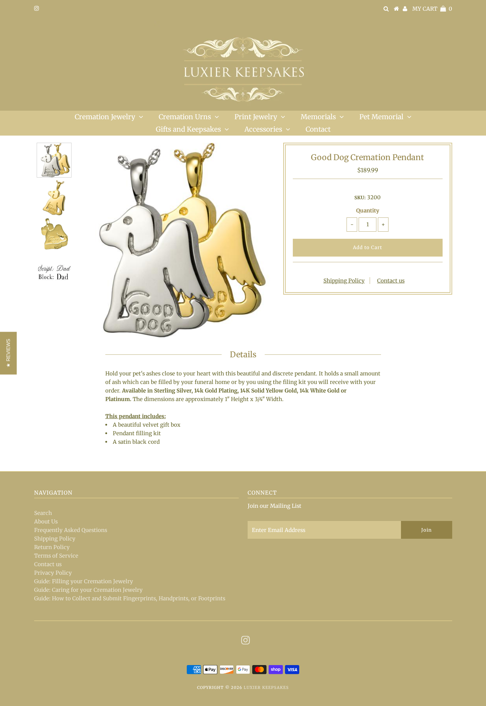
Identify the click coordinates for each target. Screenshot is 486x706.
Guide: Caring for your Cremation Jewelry (88, 589)
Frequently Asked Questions (70, 530)
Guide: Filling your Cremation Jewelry (83, 581)
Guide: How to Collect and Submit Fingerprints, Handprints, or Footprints (129, 598)
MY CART (432, 8)
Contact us (391, 280)
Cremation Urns (185, 116)
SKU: (360, 198)
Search (43, 513)
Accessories (263, 129)
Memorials (318, 116)
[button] (8, 353)
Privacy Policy (53, 572)
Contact (318, 129)
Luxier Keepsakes (266, 687)
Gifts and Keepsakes (188, 129)
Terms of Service (56, 555)
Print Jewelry (255, 116)
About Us (46, 521)
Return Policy (52, 547)
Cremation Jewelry (105, 116)
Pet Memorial (381, 116)
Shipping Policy (344, 280)
